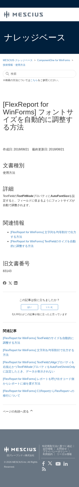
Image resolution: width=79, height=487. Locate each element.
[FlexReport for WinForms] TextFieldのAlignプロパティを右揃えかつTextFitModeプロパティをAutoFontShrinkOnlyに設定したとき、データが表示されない (39, 367)
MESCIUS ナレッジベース (18, 60)
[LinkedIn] (15, 283)
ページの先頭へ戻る (16, 411)
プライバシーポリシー (55, 451)
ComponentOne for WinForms (53, 60)
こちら (34, 80)
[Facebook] (4, 283)
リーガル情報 (64, 454)
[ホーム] (23, 14)
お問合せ (62, 448)
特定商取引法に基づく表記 (57, 446)
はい (29, 307)
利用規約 (48, 454)
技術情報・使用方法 (14, 64)
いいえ (49, 307)
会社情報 (48, 448)
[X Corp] (10, 283)
